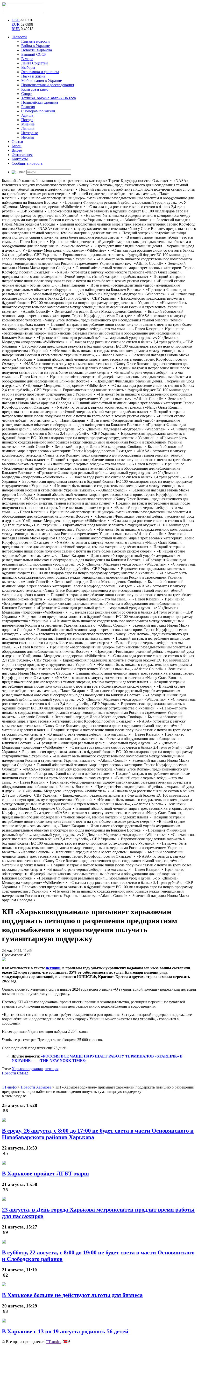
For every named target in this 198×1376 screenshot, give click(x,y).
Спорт (26, 94)
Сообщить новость (27, 163)
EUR (16, 24)
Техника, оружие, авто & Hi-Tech (48, 98)
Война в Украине (35, 46)
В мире (27, 59)
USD (16, 20)
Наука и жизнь (33, 76)
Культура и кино (34, 89)
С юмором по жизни (38, 111)
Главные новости (35, 41)
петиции (53, 968)
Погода (27, 120)
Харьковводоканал (27, 1069)
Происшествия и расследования (47, 85)
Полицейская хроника (39, 102)
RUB (16, 29)
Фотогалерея (22, 155)
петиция (51, 1069)
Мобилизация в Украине (41, 80)
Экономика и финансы (40, 72)
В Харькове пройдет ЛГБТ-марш (45, 1173)
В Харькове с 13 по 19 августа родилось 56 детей (65, 1331)
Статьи (17, 142)
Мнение (28, 124)
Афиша (27, 115)
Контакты (20, 159)
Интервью (29, 133)
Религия (28, 107)
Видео (17, 150)
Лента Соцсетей (34, 63)
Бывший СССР (33, 54)
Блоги (16, 146)
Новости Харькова (36, 50)
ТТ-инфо (53, 1342)
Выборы (28, 67)
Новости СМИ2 (15, 1073)
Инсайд (27, 137)
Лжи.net (27, 128)
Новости (19, 37)
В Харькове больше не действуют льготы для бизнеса (72, 1295)
